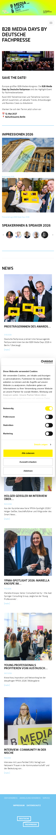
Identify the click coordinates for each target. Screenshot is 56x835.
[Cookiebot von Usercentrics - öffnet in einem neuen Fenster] (41, 362)
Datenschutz (34, 805)
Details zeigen (41, 444)
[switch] (49, 417)
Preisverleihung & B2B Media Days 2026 (15, 217)
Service (46, 798)
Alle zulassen (28, 453)
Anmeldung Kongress (30, 798)
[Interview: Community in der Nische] (28, 722)
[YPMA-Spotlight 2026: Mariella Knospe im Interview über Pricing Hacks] (28, 553)
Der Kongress (11, 798)
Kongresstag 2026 (8, 177)
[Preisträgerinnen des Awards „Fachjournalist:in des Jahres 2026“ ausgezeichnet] (28, 299)
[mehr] (7, 350)
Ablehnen (28, 471)
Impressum (19, 805)
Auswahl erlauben (28, 462)
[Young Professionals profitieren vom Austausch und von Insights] (28, 637)
